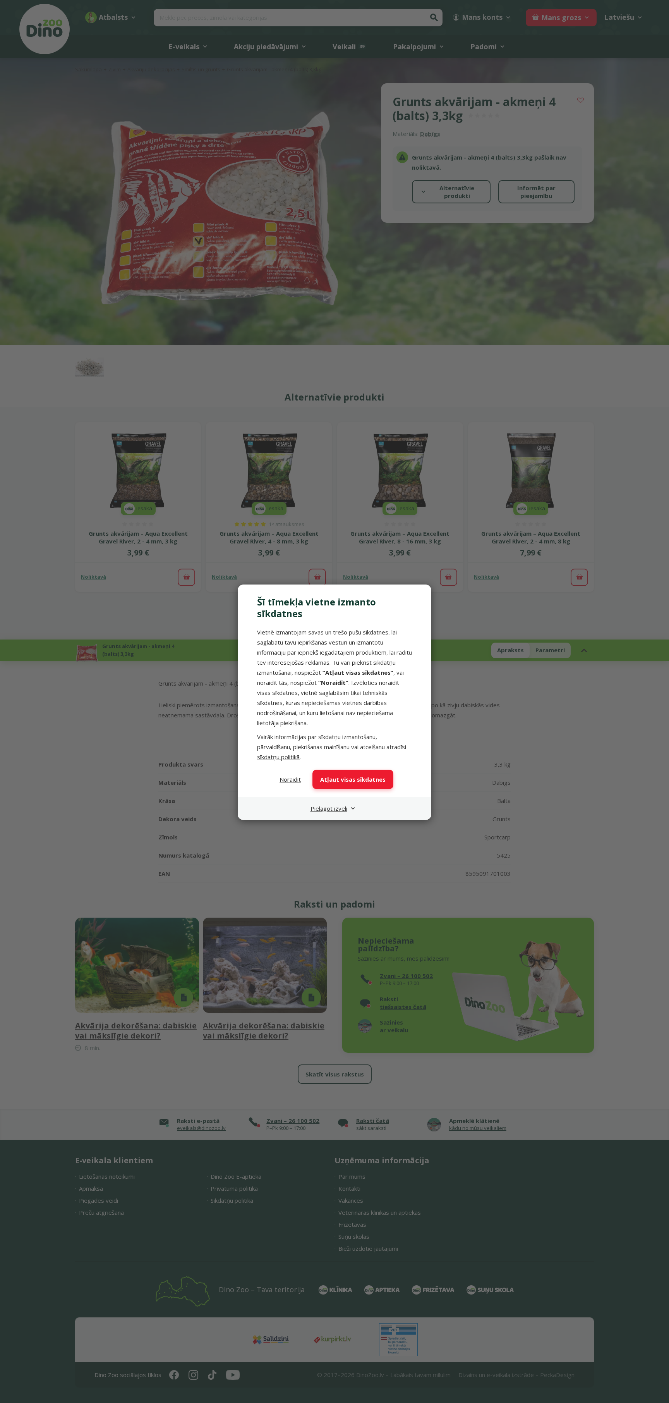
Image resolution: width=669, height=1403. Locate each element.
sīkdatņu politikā (278, 757)
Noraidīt (290, 779)
